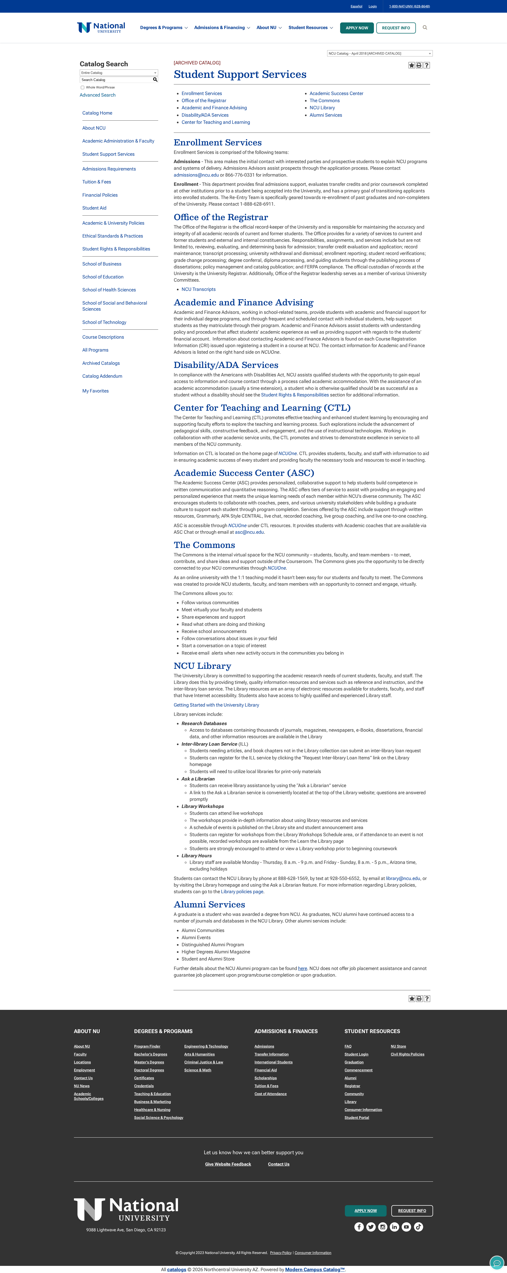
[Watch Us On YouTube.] (406, 1226)
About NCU (94, 128)
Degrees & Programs (161, 27)
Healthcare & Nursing (152, 1110)
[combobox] (380, 53)
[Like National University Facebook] (359, 1226)
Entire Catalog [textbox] (91, 73)
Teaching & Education (152, 1094)
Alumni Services (326, 115)
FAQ (348, 1046)
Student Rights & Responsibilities (116, 249)
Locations (82, 1062)
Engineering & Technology (206, 1046)
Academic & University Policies (113, 223)
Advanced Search (98, 95)
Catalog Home (97, 113)
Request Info (396, 28)
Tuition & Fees (96, 181)
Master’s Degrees (149, 1062)
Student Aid (94, 208)
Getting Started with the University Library (216, 705)
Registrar (352, 1086)
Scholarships (266, 1078)
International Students (274, 1062)
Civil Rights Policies (407, 1054)
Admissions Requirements (109, 169)
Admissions (264, 1046)
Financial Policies (100, 195)
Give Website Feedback (228, 1164)
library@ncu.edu (403, 878)
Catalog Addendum (102, 376)
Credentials (144, 1086)
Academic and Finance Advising (214, 107)
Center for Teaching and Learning (216, 122)
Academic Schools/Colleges (89, 1096)
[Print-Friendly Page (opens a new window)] (419, 65)
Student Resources (308, 27)
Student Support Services (108, 154)
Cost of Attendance (271, 1094)
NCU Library (322, 107)
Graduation (354, 1062)
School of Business (101, 264)
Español (356, 6)
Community (354, 1094)
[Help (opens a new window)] (427, 65)
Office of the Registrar (204, 100)
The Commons (325, 100)
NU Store (398, 1046)
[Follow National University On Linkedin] (394, 1226)
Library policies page (242, 891)
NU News (82, 1086)
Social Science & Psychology (158, 1117)
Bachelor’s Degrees (150, 1054)
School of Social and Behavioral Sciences (114, 306)
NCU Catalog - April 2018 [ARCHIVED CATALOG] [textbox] (365, 53)
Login (373, 6)
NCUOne (288, 453)
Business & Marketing (152, 1102)
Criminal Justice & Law (203, 1062)
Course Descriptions (103, 337)
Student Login (356, 1054)
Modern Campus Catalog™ (315, 1269)
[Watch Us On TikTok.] (419, 1226)
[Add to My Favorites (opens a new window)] (412, 65)
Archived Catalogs (101, 363)
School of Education (103, 277)
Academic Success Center (336, 93)
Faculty (80, 1054)
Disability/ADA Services (205, 115)
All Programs (95, 350)
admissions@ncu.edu (196, 175)
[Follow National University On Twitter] (371, 1226)
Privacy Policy (281, 1253)
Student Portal (357, 1117)
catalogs (176, 1269)
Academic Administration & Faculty (118, 141)
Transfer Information (272, 1054)
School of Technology (104, 322)
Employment (84, 1070)
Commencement (359, 1070)
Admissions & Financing (219, 27)
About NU (266, 27)
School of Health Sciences (109, 289)
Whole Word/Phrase (100, 87)
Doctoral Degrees (149, 1070)
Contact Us (83, 1078)
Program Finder (147, 1046)
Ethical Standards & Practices (112, 236)
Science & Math (197, 1070)
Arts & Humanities (199, 1054)
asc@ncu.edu (249, 532)
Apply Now (357, 28)
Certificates (144, 1078)
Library (350, 1102)
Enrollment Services (202, 93)
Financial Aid (266, 1070)
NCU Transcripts (199, 289)
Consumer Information (363, 1110)
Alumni (350, 1078)
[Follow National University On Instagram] (383, 1226)
